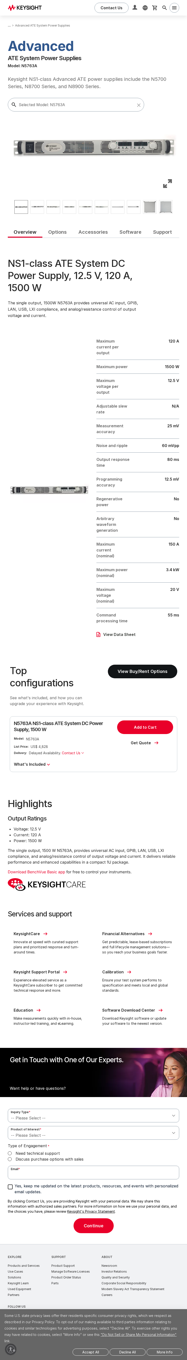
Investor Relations (114, 1271)
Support (58, 1257)
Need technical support (38, 1153)
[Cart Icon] (155, 8)
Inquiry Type (20, 1112)
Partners (13, 1295)
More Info (165, 1352)
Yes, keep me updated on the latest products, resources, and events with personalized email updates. (96, 1188)
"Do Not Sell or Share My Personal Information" (139, 1334)
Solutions (14, 1277)
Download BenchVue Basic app (36, 871)
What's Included (30, 764)
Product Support (63, 1265)
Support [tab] (162, 232)
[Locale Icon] (145, 8)
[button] (139, 105)
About (107, 1257)
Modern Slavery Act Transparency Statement (133, 1289)
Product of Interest (26, 1129)
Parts (55, 1283)
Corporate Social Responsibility (124, 1283)
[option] (21, 207)
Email (15, 1169)
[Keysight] (26, 7)
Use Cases (15, 1271)
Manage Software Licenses (70, 1271)
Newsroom (109, 1265)
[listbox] (93, 207)
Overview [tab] (25, 232)
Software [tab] (130, 232)
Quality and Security (116, 1277)
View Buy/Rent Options (143, 671)
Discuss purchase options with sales (50, 1159)
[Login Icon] (135, 8)
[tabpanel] (93, 741)
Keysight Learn (18, 1283)
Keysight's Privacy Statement (91, 1211)
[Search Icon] (165, 8)
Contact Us (71, 753)
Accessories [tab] (93, 232)
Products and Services (24, 1265)
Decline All (127, 1352)
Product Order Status (66, 1277)
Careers (107, 1295)
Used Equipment (19, 1289)
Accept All (90, 1352)
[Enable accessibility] (11, 1349)
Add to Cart (145, 727)
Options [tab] (57, 232)
